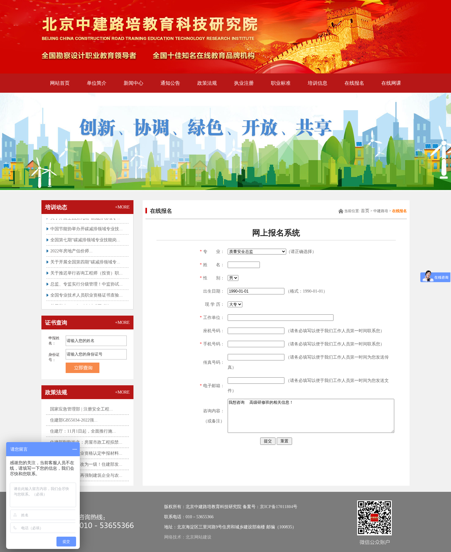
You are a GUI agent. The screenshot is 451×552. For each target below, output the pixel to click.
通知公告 (170, 83)
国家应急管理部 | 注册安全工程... (81, 409)
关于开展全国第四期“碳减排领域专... (85, 255)
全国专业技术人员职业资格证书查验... (86, 288)
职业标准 (281, 83)
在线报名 (354, 83)
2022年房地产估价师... (71, 244)
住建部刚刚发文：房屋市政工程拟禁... (86, 442)
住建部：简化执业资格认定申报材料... (86, 453)
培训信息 (317, 83)
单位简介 (96, 83)
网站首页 (60, 83)
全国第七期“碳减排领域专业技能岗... (85, 233)
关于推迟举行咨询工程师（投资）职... (86, 266)
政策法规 (207, 83)
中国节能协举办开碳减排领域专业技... (86, 222)
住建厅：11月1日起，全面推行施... (83, 431)
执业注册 (244, 83)
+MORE (122, 207)
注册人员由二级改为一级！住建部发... (86, 464)
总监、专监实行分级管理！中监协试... (86, 277)
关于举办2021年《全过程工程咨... (82, 299)
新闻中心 (133, 83)
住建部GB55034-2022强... (74, 420)
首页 (365, 210)
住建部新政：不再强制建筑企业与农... (86, 475)
